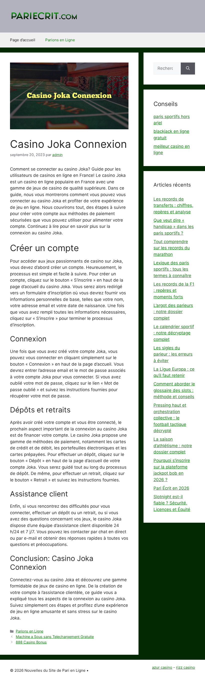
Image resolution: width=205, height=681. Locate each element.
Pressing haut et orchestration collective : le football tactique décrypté (170, 418)
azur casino (162, 667)
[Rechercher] (188, 69)
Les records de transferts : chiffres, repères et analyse (173, 205)
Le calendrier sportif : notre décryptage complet (174, 333)
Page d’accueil (22, 40)
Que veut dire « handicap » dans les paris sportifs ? (174, 227)
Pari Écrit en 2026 (171, 488)
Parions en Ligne (60, 40)
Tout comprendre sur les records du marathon (172, 248)
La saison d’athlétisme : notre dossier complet (173, 445)
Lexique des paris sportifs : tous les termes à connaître (172, 269)
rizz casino (185, 667)
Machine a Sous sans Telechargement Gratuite (55, 636)
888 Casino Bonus (31, 642)
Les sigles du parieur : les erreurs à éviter (173, 354)
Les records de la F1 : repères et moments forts (174, 290)
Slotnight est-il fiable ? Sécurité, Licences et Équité (172, 503)
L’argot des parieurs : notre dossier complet (173, 312)
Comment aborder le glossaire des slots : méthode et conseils (174, 390)
